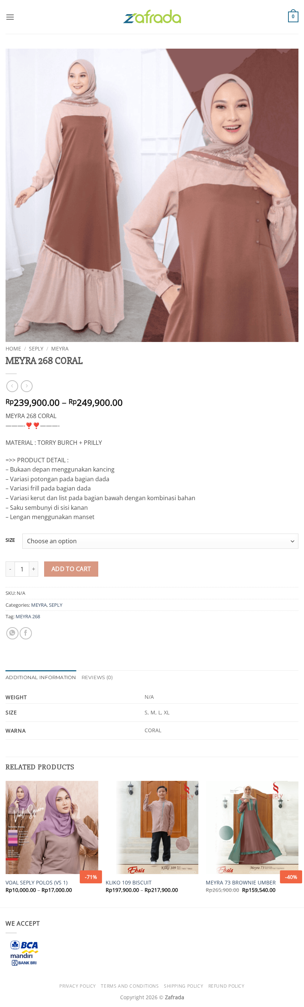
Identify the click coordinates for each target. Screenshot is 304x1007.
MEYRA (60, 348)
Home (13, 348)
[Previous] (5, 843)
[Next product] (12, 386)
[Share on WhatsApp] (12, 633)
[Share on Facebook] (26, 633)
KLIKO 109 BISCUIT (129, 882)
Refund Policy (226, 986)
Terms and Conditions (130, 986)
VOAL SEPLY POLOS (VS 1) (36, 882)
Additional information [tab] (41, 677)
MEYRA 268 (28, 616)
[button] (10, 17)
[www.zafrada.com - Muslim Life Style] (152, 17)
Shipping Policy (183, 986)
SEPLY (36, 348)
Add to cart (71, 569)
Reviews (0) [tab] (97, 677)
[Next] (298, 843)
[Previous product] (26, 386)
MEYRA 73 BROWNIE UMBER (241, 882)
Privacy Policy (77, 986)
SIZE (10, 540)
